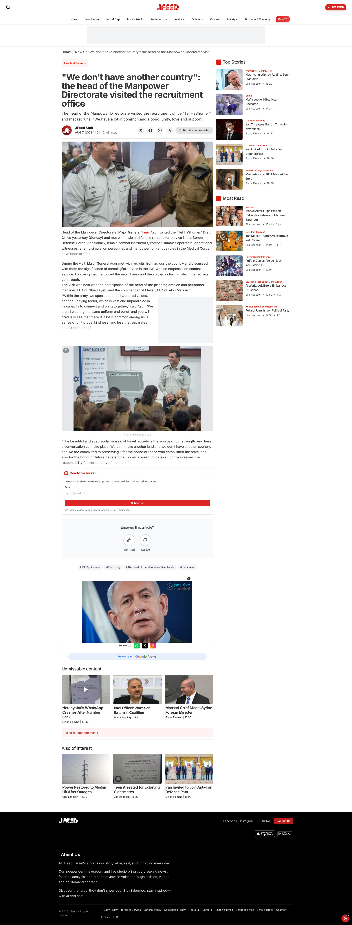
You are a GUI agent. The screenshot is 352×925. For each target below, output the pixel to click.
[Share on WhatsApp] (159, 130)
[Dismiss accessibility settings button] (348, 915)
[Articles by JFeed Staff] (67, 130)
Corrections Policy (175, 909)
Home (66, 52)
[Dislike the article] (145, 540)
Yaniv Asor (149, 232)
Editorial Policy (152, 909)
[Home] (168, 7)
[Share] (169, 130)
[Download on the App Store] (265, 833)
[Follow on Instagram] (153, 645)
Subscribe (137, 503)
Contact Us (283, 820)
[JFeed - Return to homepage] (68, 821)
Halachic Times (224, 909)
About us (194, 909)
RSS (115, 917)
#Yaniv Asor (187, 567)
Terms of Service (131, 909)
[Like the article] (129, 540)
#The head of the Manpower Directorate (150, 567)
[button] (137, 384)
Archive (105, 917)
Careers (207, 909)
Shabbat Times (245, 909)
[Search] (8, 7)
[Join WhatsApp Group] (137, 645)
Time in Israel (265, 909)
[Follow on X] (145, 645)
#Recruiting (113, 567)
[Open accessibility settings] (345, 918)
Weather (281, 909)
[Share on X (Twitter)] (140, 130)
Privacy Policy (109, 909)
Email (68, 487)
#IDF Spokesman (90, 567)
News (79, 52)
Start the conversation (196, 130)
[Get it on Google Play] (284, 833)
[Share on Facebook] (150, 130)
